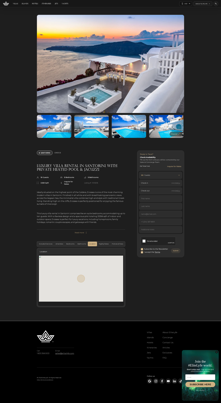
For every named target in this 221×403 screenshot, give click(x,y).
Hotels (150, 342)
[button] (185, 3)
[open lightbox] (110, 64)
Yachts (150, 358)
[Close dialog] (216, 352)
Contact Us (168, 342)
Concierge (168, 337)
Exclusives (167, 353)
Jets (149, 353)
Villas (149, 332)
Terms (157, 252)
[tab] (45, 244)
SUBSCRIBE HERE (200, 384)
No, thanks (200, 390)
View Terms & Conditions (45, 380)
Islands (150, 337)
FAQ (164, 358)
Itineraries (152, 348)
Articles (166, 348)
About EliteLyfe (170, 332)
